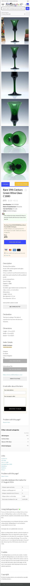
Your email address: (9, 390)
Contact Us (4, 458)
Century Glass (5, 438)
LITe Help (3, 460)
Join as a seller (5, 462)
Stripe (7, 255)
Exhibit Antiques (7, 345)
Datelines (3, 468)
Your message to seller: (9, 396)
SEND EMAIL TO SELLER (15, 409)
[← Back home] (12, 4)
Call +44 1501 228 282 (15, 369)
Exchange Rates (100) (6, 464)
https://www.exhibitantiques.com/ (12, 374)
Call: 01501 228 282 (15, 361)
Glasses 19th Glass (7, 441)
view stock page (15, 378)
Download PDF (15, 306)
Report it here (6, 422)
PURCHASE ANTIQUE (15, 242)
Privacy (3, 469)
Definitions (4, 466)
